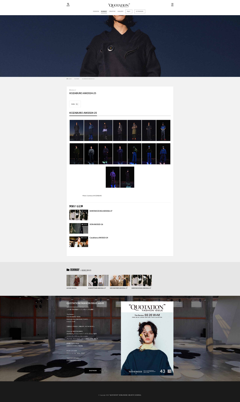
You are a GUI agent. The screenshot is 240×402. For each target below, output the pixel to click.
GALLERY (120, 11)
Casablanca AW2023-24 (99, 238)
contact (70, 389)
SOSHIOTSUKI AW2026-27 (97, 288)
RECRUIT (71, 391)
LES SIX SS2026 (71, 288)
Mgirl (128, 11)
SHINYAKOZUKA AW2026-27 (101, 211)
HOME (70, 79)
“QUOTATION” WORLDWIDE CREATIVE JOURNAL (125, 395)
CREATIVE (112, 11)
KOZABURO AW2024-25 (88, 79)
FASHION (96, 11)
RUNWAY (104, 11)
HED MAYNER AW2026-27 (118, 288)
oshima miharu (72, 390)
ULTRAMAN (139, 11)
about (70, 387)
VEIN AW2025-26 (96, 224)
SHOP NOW (93, 370)
